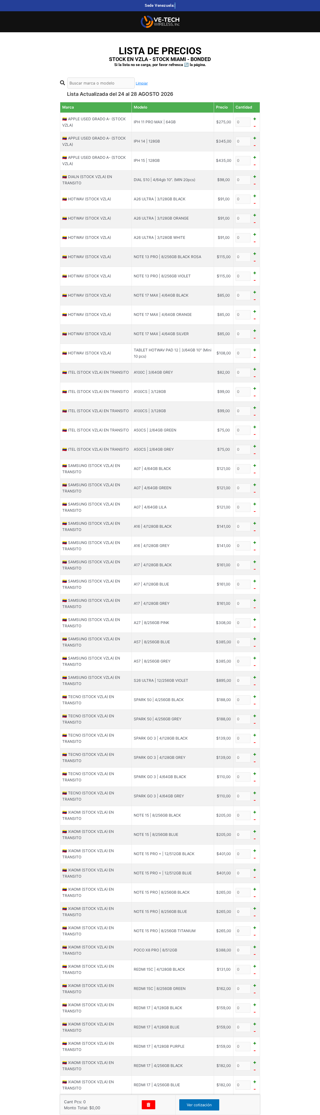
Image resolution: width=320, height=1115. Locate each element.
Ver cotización (199, 1104)
